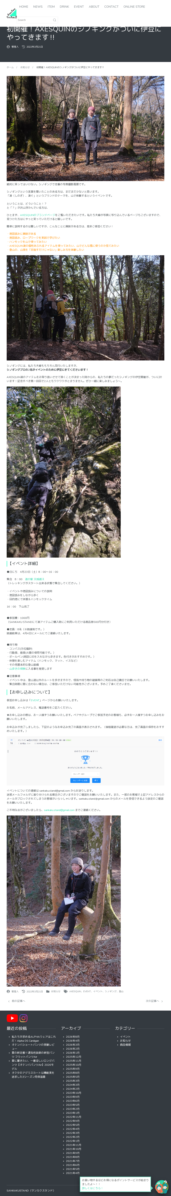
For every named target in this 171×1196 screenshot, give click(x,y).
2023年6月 (73, 1101)
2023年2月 (73, 1109)
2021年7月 (73, 1161)
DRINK (64, 7)
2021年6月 (73, 1165)
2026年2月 (73, 1049)
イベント (98, 991)
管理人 (15, 46)
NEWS (38, 7)
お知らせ (55, 991)
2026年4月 (73, 1041)
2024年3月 (73, 1085)
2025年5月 (73, 1077)
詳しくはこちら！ (92, 1188)
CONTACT (111, 7)
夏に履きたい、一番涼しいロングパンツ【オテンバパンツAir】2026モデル (33, 1065)
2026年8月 (73, 1037)
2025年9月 (73, 1069)
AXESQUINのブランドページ (37, 215)
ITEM (51, 7)
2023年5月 (73, 1105)
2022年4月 (73, 1129)
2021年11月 (73, 1145)
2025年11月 (73, 1061)
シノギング (111, 991)
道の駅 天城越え (34, 579)
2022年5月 (73, 1125)
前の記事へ (18, 1001)
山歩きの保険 (17, 669)
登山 (121, 991)
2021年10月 (73, 1149)
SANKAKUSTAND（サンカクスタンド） (31, 1190)
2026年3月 (73, 1045)
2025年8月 (73, 1073)
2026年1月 (73, 1053)
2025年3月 (73, 1081)
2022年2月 (73, 1137)
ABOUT (94, 7)
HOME (23, 7)
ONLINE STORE (134, 7)
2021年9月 (73, 1153)
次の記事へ (153, 1001)
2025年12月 (73, 1057)
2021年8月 (73, 1157)
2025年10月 (73, 1065)
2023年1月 (73, 1113)
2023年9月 (73, 1097)
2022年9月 (73, 1121)
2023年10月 (73, 1093)
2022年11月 (73, 1117)
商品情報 (125, 1045)
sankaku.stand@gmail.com (59, 810)
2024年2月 (73, 1089)
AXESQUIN (75, 991)
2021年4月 (73, 1173)
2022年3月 (73, 1133)
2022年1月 (73, 1141)
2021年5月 (73, 1169)
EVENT (79, 7)
